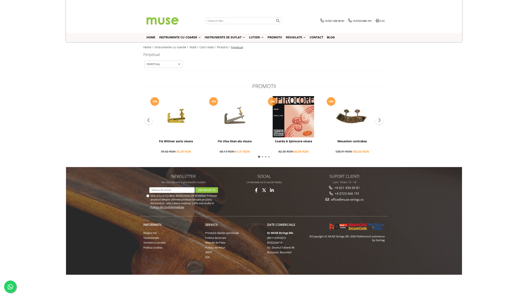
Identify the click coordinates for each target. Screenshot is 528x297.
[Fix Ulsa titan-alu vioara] (234, 116)
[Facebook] (256, 190)
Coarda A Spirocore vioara (293, 141)
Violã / (194, 47)
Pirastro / (223, 47)
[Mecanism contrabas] (352, 116)
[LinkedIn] (272, 190)
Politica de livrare (215, 238)
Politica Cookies (153, 247)
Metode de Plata (215, 242)
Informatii (152, 225)
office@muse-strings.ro (347, 199)
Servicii (211, 225)
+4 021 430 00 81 (347, 188)
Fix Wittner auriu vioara (176, 141)
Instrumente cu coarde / (172, 47)
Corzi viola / (207, 47)
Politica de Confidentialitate (167, 207)
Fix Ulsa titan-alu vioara (235, 141)
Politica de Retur (215, 247)
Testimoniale (151, 238)
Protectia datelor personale (222, 233)
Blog (331, 37)
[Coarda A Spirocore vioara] (293, 116)
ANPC (208, 252)
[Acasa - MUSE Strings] (169, 20)
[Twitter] (264, 190)
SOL (207, 257)
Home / (148, 47)
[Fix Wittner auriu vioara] (175, 116)
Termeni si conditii (154, 242)
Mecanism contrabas (352, 141)
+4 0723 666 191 (346, 193)
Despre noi (150, 233)
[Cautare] (278, 20)
